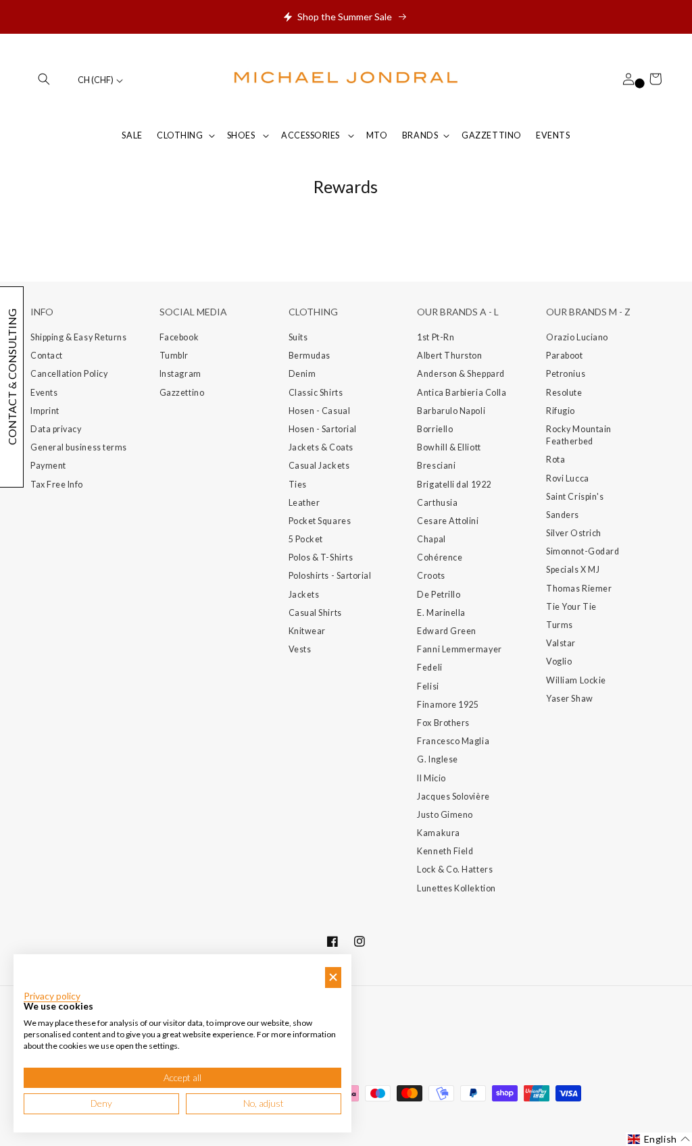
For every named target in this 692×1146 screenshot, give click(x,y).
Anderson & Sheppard (460, 374)
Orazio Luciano (577, 337)
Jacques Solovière (453, 796)
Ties (298, 484)
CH (96, 80)
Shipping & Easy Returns (78, 337)
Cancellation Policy (68, 374)
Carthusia (437, 503)
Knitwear (307, 631)
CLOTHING (180, 135)
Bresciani (436, 466)
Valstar (561, 643)
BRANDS (420, 135)
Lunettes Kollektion (456, 888)
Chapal (431, 539)
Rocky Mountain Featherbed (579, 435)
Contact (46, 355)
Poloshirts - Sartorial (330, 576)
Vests (300, 649)
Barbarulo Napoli (451, 411)
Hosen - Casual (320, 411)
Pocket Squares (320, 521)
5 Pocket (306, 539)
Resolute (564, 393)
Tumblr (174, 355)
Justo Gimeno (444, 815)
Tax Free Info (56, 484)
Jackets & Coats (321, 447)
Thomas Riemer (579, 588)
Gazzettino (181, 393)
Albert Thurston (449, 355)
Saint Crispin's (574, 497)
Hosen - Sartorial (323, 429)
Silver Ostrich (573, 533)
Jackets (304, 595)
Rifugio (560, 411)
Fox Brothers (443, 723)
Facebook (179, 337)
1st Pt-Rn (435, 337)
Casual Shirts (315, 613)
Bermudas (309, 355)
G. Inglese (437, 759)
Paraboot (564, 355)
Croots (431, 576)
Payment (48, 466)
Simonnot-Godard (582, 551)
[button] (43, 79)
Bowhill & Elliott (448, 447)
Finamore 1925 (447, 705)
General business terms (78, 447)
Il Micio (431, 778)
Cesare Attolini (447, 521)
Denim (302, 374)
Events (43, 393)
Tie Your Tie (571, 607)
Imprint (44, 411)
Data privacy (55, 429)
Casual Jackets (319, 466)
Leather (304, 503)
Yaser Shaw (569, 699)
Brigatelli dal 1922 (454, 484)
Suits (298, 337)
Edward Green (446, 631)
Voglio (559, 661)
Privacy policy (52, 996)
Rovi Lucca (567, 478)
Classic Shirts (316, 393)
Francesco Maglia (453, 741)
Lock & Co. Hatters (455, 869)
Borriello (435, 429)
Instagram (180, 374)
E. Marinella (441, 613)
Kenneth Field (445, 851)
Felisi (428, 686)
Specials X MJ (572, 570)
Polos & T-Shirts (321, 557)
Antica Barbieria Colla (461, 393)
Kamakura (438, 833)
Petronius (565, 374)
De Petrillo (438, 595)
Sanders (562, 515)
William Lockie (576, 680)
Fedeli (429, 667)
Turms (559, 625)
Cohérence (439, 557)
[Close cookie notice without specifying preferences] (333, 977)
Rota (555, 459)
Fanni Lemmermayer (459, 649)
